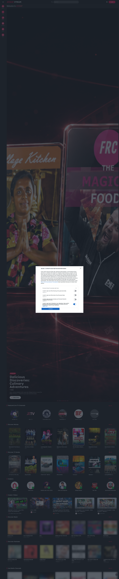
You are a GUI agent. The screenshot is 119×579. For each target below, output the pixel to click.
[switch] (74, 291)
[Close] (81, 268)
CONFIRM (51, 308)
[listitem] (59, 288)
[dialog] (59, 289)
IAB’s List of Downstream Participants (49, 282)
